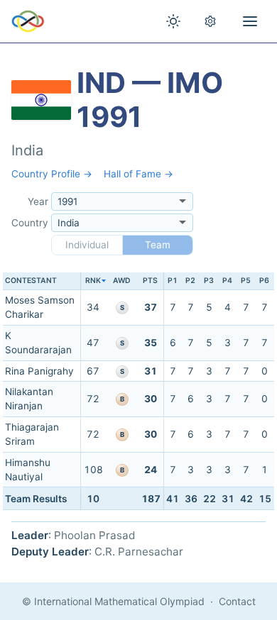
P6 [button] (264, 280)
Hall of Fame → (138, 173)
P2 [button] (190, 280)
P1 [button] (173, 280)
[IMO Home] (28, 21)
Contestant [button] (31, 280)
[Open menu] (250, 21)
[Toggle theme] (173, 21)
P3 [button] (209, 280)
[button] (93, 281)
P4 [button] (227, 280)
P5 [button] (246, 280)
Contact (237, 601)
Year (38, 201)
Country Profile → (51, 173)
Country (29, 222)
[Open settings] (210, 21)
